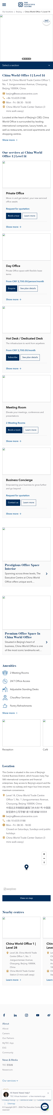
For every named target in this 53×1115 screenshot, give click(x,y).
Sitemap (11, 1103)
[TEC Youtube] (37, 1015)
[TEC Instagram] (26, 1015)
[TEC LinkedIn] (15, 1015)
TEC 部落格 (7, 1065)
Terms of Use (26, 1100)
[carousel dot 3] (27, 59)
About (5, 1028)
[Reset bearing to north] (44, 862)
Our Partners (8, 1038)
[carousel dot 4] (30, 59)
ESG (4, 1048)
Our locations (7, 12)
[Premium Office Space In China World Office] (26, 642)
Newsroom (7, 1070)
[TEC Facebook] (4, 1015)
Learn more (29, 216)
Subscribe (12, 357)
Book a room (14, 430)
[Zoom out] (44, 858)
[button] (27, 867)
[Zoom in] (44, 854)
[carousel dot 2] (25, 59)
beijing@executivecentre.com (22, 94)
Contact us (13, 502)
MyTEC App (8, 1043)
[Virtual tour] (46, 21)
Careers (6, 1033)
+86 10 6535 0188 (15, 98)
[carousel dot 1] (23, 59)
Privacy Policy (8, 1100)
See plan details (28, 288)
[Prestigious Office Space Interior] (26, 573)
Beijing (19, 12)
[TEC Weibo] (49, 1015)
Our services (9, 1081)
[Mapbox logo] (9, 889)
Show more (8, 140)
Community (7, 1052)
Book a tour (13, 216)
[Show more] (4, 4)
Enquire (11, 288)
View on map (26, 898)
